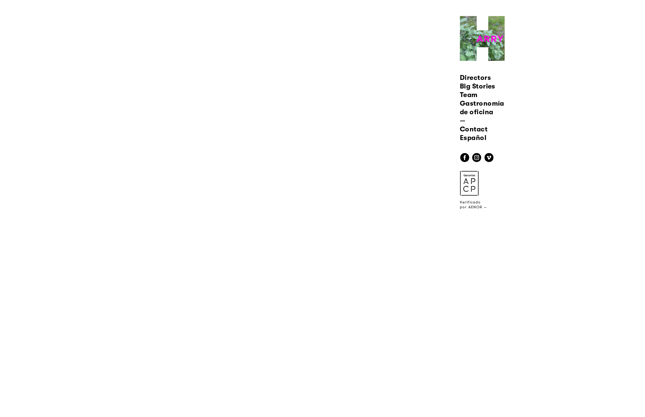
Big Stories (477, 86)
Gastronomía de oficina (482, 108)
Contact (473, 129)
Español (473, 137)
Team (469, 95)
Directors (475, 77)
